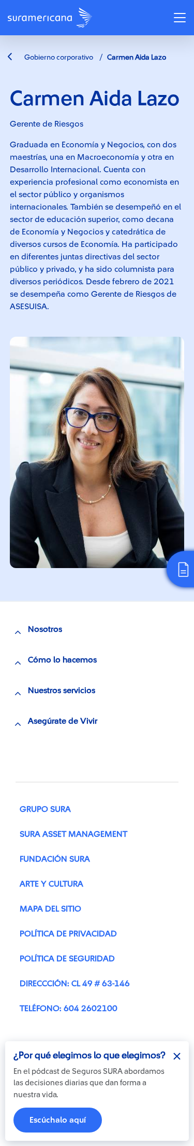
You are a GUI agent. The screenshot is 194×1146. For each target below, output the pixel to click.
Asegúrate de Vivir (62, 721)
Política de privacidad (68, 934)
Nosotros (45, 629)
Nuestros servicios (61, 690)
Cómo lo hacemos (62, 660)
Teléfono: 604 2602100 (68, 1008)
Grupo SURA (45, 809)
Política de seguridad (67, 959)
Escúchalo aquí (57, 1120)
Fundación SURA (55, 859)
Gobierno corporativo (58, 57)
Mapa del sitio (50, 909)
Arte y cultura (51, 884)
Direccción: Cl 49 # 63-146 (75, 983)
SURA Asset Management (73, 834)
